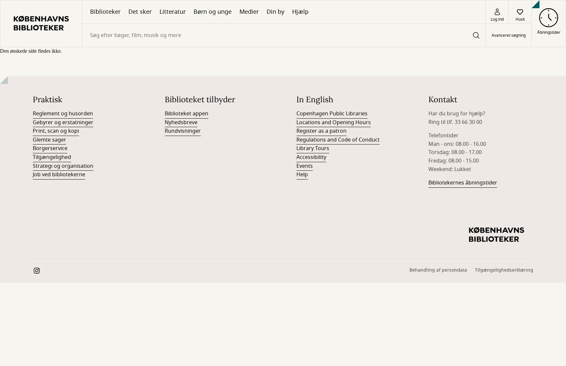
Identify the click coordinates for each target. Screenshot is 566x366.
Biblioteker (105, 12)
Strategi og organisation (63, 166)
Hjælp (300, 12)
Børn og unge (213, 12)
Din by (275, 12)
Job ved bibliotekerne (59, 175)
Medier (249, 12)
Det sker (140, 12)
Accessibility (311, 157)
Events (304, 166)
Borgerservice (50, 148)
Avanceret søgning (509, 35)
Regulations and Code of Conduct (338, 140)
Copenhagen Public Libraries (332, 114)
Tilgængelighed (52, 157)
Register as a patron (321, 131)
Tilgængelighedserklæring (504, 270)
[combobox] (283, 35)
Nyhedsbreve (181, 122)
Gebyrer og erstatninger (63, 122)
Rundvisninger (183, 131)
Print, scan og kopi (56, 131)
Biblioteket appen (186, 114)
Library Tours (312, 148)
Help (302, 175)
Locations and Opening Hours (333, 122)
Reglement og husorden (63, 114)
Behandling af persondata (438, 270)
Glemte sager (49, 140)
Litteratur (173, 12)
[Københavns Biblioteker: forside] (41, 23)
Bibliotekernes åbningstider (462, 183)
